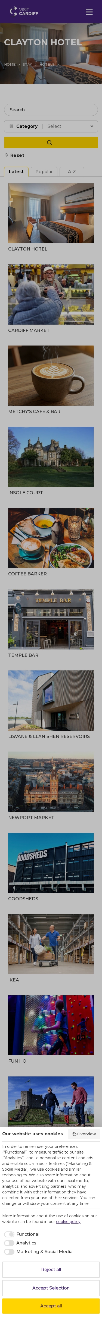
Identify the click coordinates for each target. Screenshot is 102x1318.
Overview (86, 1134)
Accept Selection (51, 1288)
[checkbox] (20, 1234)
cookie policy (68, 1221)
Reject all (51, 1269)
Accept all (51, 1306)
